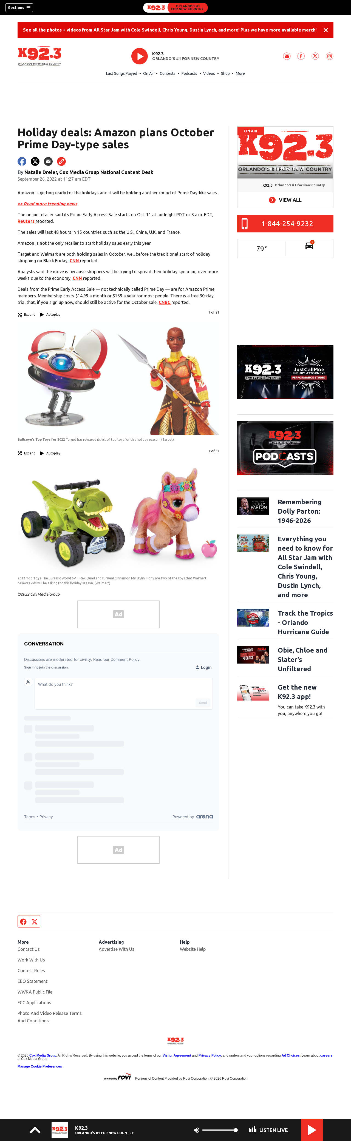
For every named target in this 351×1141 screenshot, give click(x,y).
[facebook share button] (22, 161)
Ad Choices (291, 1055)
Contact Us (29, 949)
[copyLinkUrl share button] (61, 161)
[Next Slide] (204, 382)
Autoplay (53, 314)
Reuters (27, 221)
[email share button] (48, 161)
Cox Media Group (42, 1055)
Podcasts (189, 73)
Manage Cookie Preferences (40, 1066)
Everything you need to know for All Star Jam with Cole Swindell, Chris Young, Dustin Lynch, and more (305, 567)
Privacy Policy (210, 1055)
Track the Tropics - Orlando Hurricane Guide (305, 623)
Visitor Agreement (177, 1055)
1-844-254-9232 (287, 223)
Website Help (193, 949)
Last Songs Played (121, 73)
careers (326, 1055)
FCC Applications (34, 1002)
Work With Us (31, 959)
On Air (148, 73)
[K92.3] (175, 7)
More (240, 73)
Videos (209, 73)
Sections (16, 7)
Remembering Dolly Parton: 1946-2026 (300, 511)
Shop (225, 73)
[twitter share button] (35, 161)
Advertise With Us (116, 949)
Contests (168, 73)
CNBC (165, 302)
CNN (75, 260)
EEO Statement (32, 981)
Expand (29, 314)
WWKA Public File (35, 991)
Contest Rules (31, 970)
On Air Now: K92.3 (285, 168)
